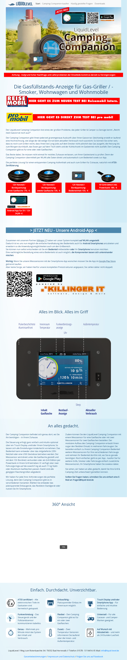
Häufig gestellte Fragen (82, 3)
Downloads (100, 3)
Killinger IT (42, 240)
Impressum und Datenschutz (61, 656)
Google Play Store (107, 261)
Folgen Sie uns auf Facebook (90, 656)
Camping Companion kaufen (55, 3)
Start (38, 3)
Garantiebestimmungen (35, 656)
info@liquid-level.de (110, 650)
